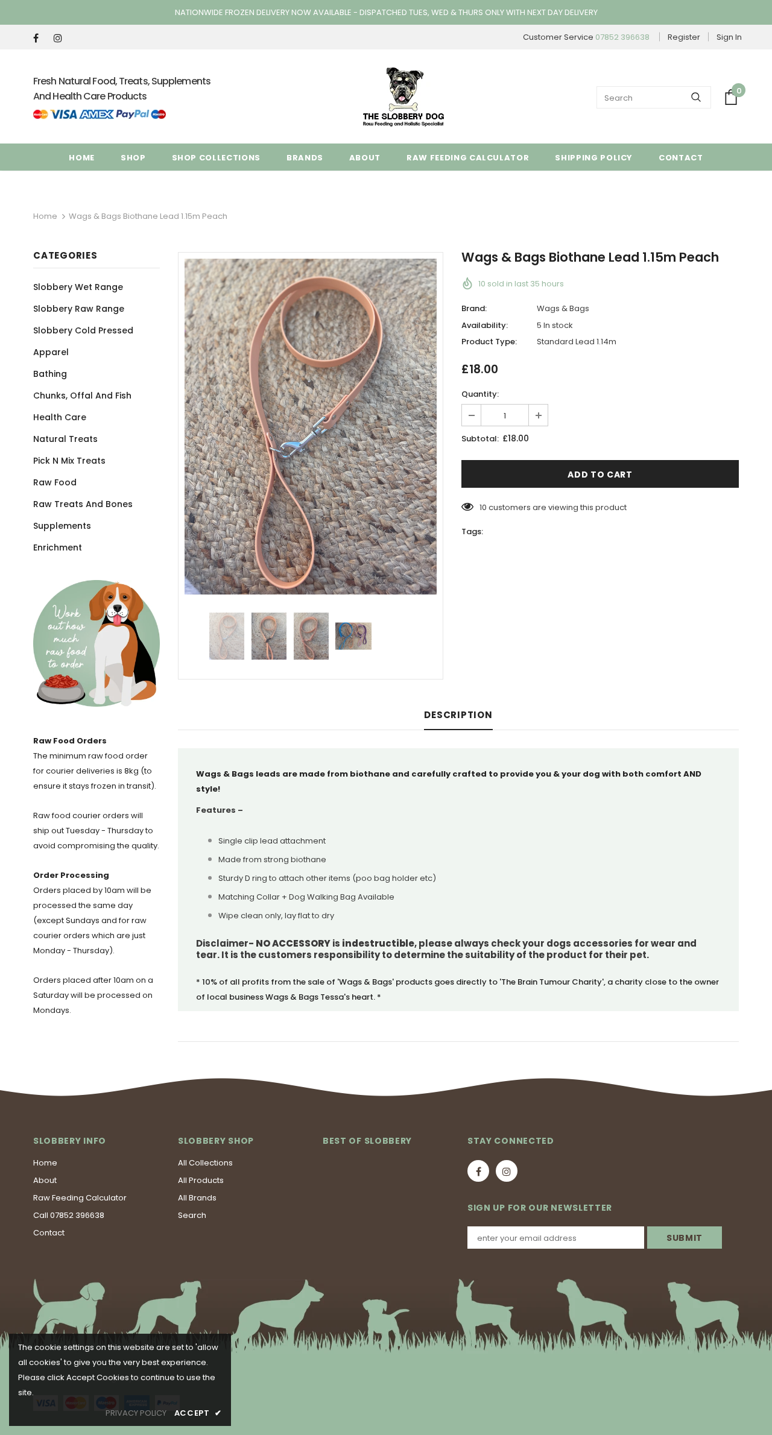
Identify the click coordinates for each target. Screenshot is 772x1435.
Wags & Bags (563, 308)
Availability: (484, 325)
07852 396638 (622, 37)
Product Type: (489, 341)
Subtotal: (480, 438)
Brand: (474, 308)
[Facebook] (40, 38)
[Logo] (403, 97)
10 (483, 507)
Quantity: (480, 394)
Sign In (729, 37)
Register (684, 37)
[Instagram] (61, 38)
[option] (311, 426)
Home (45, 216)
